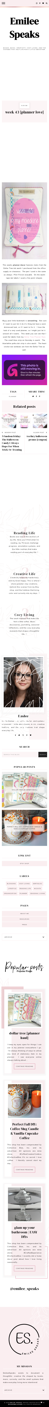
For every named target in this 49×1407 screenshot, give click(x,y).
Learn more (24, 591)
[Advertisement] (24, 76)
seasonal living (37, 893)
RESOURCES (24, 919)
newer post (10, 432)
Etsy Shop (24, 863)
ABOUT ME (24, 913)
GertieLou (37, 883)
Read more (24, 550)
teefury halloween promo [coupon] (37, 438)
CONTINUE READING (24, 1066)
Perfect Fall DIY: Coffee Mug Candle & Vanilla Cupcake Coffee (24, 828)
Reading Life (25, 888)
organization (10, 893)
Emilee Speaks (24, 27)
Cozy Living (24, 883)
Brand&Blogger (15, 1404)
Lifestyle (12, 888)
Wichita (37, 888)
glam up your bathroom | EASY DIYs (24, 1232)
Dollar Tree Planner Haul (34, 337)
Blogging (11, 883)
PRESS (24, 924)
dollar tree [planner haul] (24, 790)
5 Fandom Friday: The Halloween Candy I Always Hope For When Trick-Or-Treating (12, 443)
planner (12, 396)
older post (39, 432)
